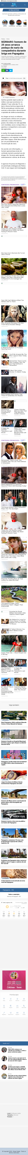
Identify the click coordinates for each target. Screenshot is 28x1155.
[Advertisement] (14, 944)
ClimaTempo (24, 903)
